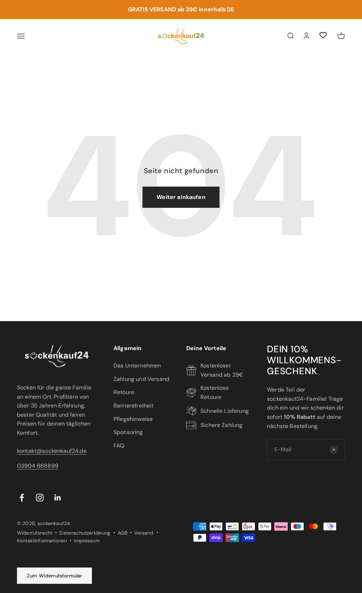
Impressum (86, 540)
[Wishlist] (323, 36)
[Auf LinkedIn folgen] (58, 497)
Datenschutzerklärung (84, 533)
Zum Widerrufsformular (54, 575)
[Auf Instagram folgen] (40, 497)
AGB (122, 533)
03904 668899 (37, 465)
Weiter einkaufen (181, 197)
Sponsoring (128, 432)
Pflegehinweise (133, 419)
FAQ (118, 445)
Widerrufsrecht (34, 533)
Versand (143, 533)
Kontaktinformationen (42, 540)
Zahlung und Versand (141, 379)
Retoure (123, 392)
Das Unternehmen (137, 365)
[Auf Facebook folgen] (22, 497)
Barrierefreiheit (133, 405)
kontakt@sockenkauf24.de (52, 451)
